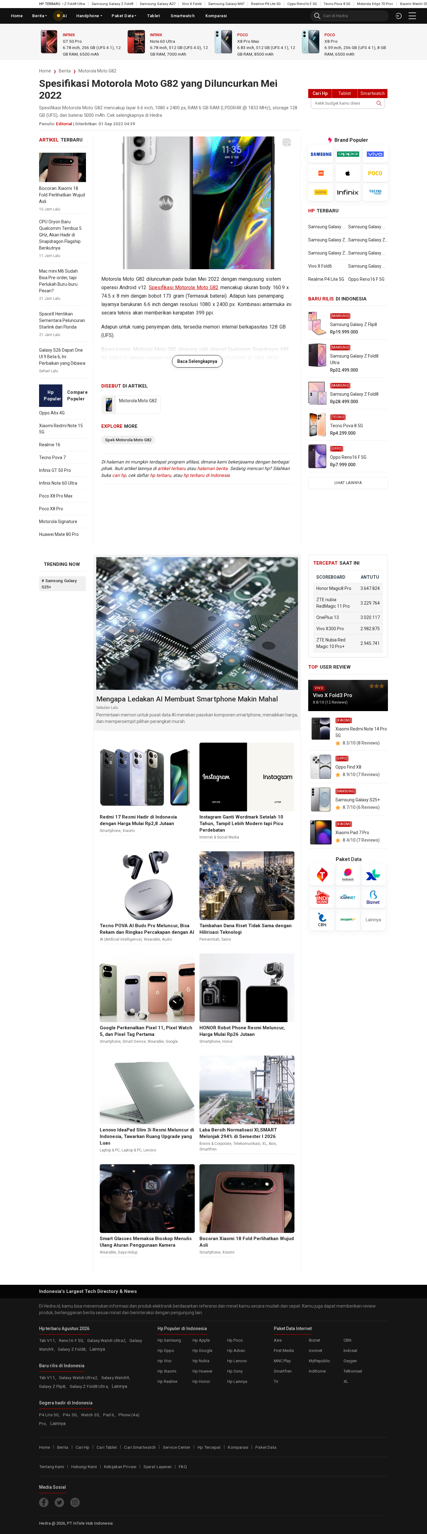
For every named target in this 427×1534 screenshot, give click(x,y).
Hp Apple (201, 1340)
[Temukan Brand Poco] (375, 173)
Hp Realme (167, 1381)
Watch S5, (91, 1414)
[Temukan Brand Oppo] (348, 154)
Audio (167, 939)
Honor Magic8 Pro (333, 588)
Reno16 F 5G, (72, 1340)
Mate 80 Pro (161, 41)
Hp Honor (201, 1381)
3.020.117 (370, 617)
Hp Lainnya (237, 1381)
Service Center (176, 1447)
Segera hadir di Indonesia (66, 1402)
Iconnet (315, 1350)
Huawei (157, 35)
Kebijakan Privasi (120, 1466)
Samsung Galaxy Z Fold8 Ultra (368, 239)
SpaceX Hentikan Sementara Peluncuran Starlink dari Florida (62, 320)
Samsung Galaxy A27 (134, 4)
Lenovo (149, 1150)
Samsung (340, 316)
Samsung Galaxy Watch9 (368, 226)
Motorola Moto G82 (97, 70)
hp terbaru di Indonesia (206, 475)
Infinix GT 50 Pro (55, 470)
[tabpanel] (62, 474)
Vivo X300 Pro (330, 628)
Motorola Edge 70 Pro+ (351, 4)
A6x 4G (244, 41)
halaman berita (212, 469)
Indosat (350, 1350)
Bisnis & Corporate (215, 1143)
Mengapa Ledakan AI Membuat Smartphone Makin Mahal (187, 699)
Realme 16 (49, 444)
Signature (72, 41)
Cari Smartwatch (140, 1447)
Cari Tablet (107, 1447)
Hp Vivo (165, 1360)
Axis (272, 1143)
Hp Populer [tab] (53, 395)
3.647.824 (370, 588)
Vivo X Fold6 (168, 4)
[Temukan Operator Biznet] (373, 897)
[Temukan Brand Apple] (348, 173)
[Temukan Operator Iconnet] (347, 897)
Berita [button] (38, 15)
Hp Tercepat (209, 1447)
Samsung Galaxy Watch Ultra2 (328, 226)
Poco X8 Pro (51, 508)
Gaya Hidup (127, 1252)
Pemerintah (209, 939)
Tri (276, 1381)
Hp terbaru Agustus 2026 (64, 1328)
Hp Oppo (166, 1350)
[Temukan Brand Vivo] (375, 154)
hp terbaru (160, 475)
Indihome (317, 1371)
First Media (284, 1350)
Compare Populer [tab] (76, 395)
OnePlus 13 (327, 617)
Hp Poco (235, 1340)
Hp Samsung (169, 1340)
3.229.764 (370, 602)
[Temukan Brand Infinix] (348, 192)
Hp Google (202, 1350)
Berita (65, 70)
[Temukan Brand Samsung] (320, 154)
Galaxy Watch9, (115, 1377)
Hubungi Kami (84, 1466)
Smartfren (208, 1149)
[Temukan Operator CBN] (322, 920)
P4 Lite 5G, (50, 1414)
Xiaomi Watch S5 (390, 4)
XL (264, 1143)
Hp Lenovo (237, 1360)
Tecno (338, 417)
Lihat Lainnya (348, 483)
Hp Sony (235, 1371)
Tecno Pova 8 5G (313, 4)
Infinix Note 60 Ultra (58, 483)
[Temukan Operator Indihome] (322, 897)
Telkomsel (353, 1371)
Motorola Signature (58, 521)
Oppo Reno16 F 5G (278, 4)
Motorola (73, 35)
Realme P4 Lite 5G (242, 4)
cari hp (119, 475)
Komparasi (238, 1447)
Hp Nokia (201, 1360)
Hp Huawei (202, 1371)
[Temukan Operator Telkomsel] (322, 875)
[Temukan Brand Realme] (320, 192)
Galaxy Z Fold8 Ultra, (90, 1386)
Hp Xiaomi (167, 1371)
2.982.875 (370, 628)
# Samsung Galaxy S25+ (59, 583)
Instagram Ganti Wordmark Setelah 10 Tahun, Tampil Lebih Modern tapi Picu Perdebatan (241, 823)
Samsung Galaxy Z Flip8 (328, 239)
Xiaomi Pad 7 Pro (352, 832)
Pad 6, (109, 1414)
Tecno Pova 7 (52, 457)
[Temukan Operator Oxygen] (347, 920)
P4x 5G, (71, 1414)
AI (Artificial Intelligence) (121, 939)
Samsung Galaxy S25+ (357, 799)
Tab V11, (48, 1340)
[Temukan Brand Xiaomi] (320, 173)
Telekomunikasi (246, 1143)
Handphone (87, 15)
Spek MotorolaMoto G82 (128, 440)
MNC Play (282, 1360)
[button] (412, 15)
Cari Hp (83, 1447)
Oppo (242, 35)
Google (172, 1041)
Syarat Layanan (157, 1466)
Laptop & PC (110, 1150)
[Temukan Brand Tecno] (375, 192)
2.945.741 (370, 643)
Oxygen (350, 1360)
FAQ (183, 1466)
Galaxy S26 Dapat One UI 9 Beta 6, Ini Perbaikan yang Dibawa (62, 357)
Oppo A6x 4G (52, 412)
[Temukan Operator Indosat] (347, 875)
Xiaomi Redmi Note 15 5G (61, 428)
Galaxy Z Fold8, (73, 1349)
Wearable (152, 939)
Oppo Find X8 (348, 767)
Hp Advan (236, 1350)
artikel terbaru (172, 469)
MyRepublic (319, 1360)
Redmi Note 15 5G (341, 41)
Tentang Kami (51, 1466)
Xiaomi (331, 35)
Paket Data (122, 15)
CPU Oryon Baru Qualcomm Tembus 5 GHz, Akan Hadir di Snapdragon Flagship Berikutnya (60, 234)
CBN (347, 1340)
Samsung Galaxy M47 (202, 4)
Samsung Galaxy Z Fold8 (88, 4)
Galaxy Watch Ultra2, (107, 1340)
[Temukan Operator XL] (373, 875)
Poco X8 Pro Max (56, 495)
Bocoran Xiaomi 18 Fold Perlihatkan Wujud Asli (62, 195)
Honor (227, 1041)
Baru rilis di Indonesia (61, 1365)
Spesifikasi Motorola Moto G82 (184, 287)
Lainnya (373, 919)
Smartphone (110, 831)
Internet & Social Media (219, 837)
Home (17, 15)
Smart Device (134, 1041)
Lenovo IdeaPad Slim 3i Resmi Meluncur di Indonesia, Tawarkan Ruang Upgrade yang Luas (147, 1136)
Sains (226, 939)
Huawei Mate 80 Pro (59, 534)
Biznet (314, 1340)
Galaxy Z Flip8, (53, 1386)
